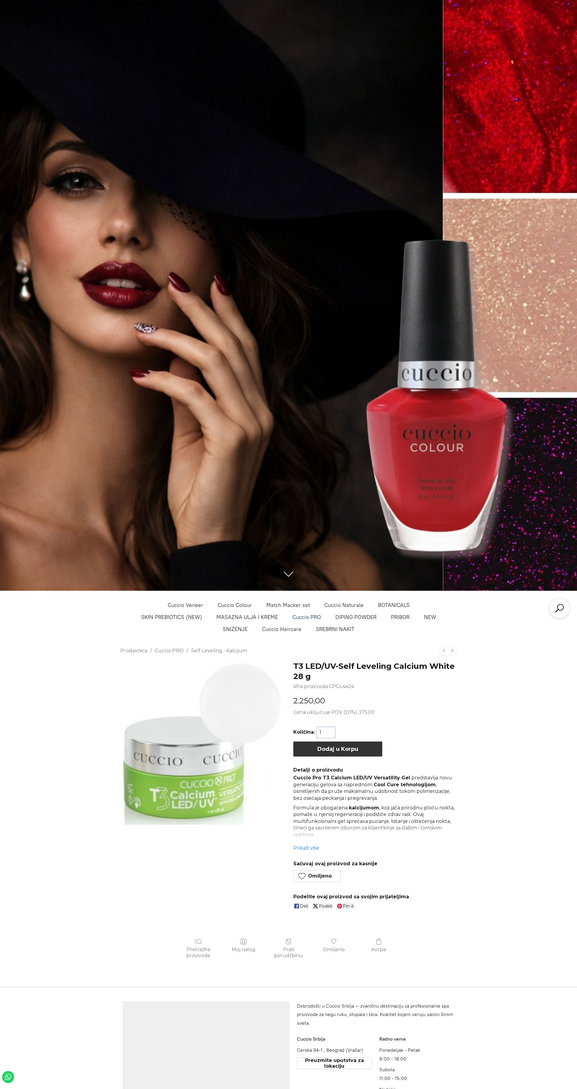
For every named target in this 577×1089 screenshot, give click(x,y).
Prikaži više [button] (306, 848)
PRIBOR (400, 617)
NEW (430, 617)
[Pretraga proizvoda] (559, 608)
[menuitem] (444, 650)
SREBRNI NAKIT (335, 629)
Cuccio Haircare (281, 629)
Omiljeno (334, 949)
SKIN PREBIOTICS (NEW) (171, 617)
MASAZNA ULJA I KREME (247, 617)
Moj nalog (243, 949)
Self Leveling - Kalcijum (219, 651)
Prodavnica (133, 651)
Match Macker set (288, 605)
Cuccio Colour (235, 605)
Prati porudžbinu (288, 952)
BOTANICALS (394, 605)
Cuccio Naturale (344, 605)
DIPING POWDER (356, 617)
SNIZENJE (235, 629)
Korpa (378, 949)
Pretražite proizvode (198, 952)
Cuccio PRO (306, 617)
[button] (317, 876)
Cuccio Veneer (185, 605)
